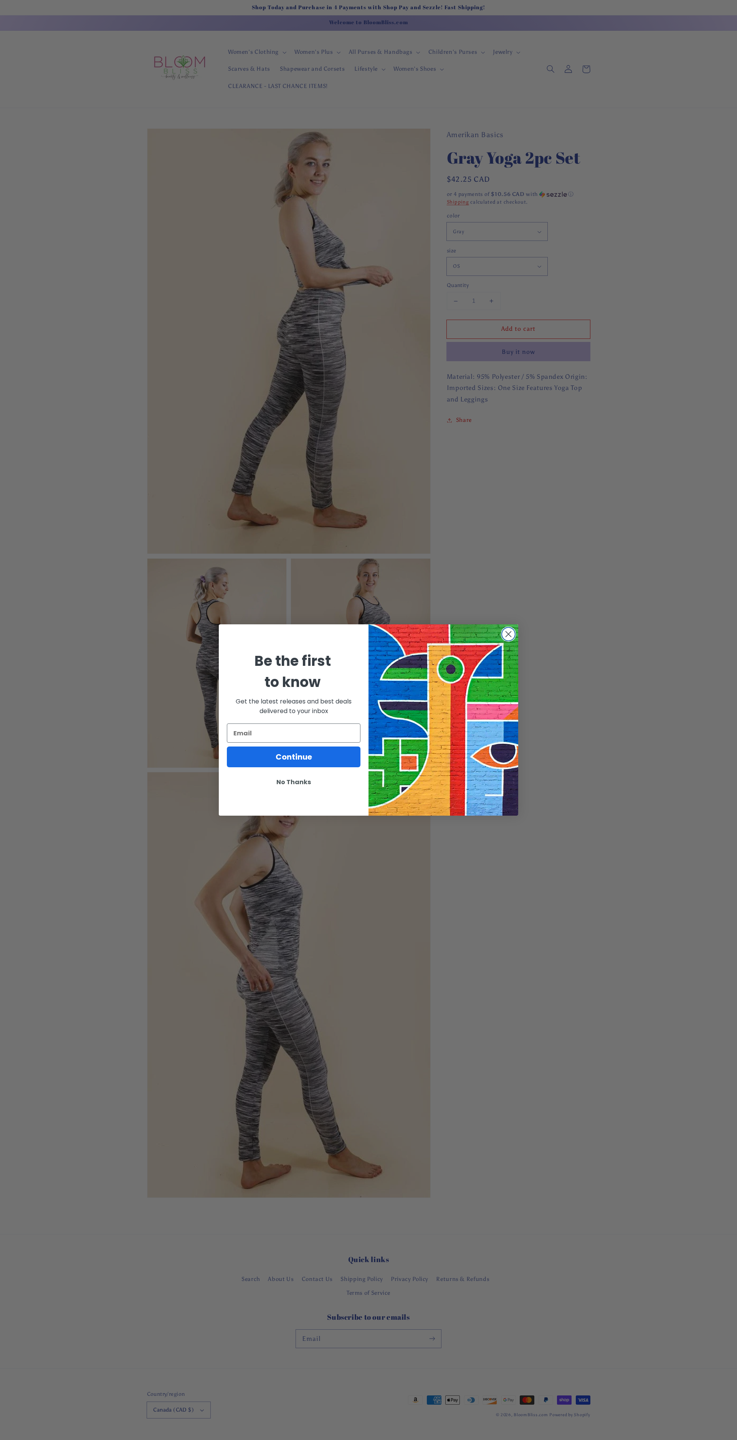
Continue (294, 757)
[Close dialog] (508, 634)
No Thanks (293, 782)
